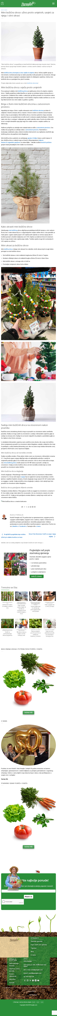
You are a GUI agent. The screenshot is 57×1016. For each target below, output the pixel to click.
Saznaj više (4, 779)
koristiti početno (46, 142)
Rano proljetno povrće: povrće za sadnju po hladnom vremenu (36, 633)
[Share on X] (26, 507)
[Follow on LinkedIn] (36, 981)
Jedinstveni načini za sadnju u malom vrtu (7, 606)
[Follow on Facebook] (25, 981)
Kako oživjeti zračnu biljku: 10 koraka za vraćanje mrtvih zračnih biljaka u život (21, 609)
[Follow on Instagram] (27, 981)
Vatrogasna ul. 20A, (30, 965)
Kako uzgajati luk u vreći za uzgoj (49, 605)
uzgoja (23, 477)
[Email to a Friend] (28, 507)
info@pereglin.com (37, 970)
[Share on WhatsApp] (22, 507)
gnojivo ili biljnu (32, 138)
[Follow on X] (30, 981)
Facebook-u (23, 526)
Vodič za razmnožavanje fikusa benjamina (7, 633)
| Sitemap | (16, 1002)
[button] (2, 3)
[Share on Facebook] (24, 507)
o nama (38, 526)
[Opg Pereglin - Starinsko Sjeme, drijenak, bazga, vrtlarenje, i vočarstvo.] (28, 4)
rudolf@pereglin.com (34, 973)
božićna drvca (8, 249)
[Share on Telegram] (35, 507)
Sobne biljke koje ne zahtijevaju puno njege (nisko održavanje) (35, 608)
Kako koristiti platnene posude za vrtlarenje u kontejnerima (49, 633)
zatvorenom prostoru (43, 127)
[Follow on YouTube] (38, 981)
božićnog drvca (22, 91)
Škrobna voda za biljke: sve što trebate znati (21, 633)
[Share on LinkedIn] (32, 507)
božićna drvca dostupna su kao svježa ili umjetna (19, 72)
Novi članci (4, 10)
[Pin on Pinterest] (30, 507)
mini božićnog (13, 230)
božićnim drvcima (32, 83)
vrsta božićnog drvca (10, 462)
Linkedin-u (15, 526)
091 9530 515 (30, 976)
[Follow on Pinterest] (33, 981)
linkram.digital (27, 1002)
